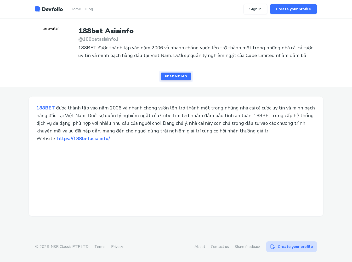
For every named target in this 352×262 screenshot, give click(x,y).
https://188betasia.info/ (83, 138)
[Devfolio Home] (49, 9)
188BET (45, 108)
